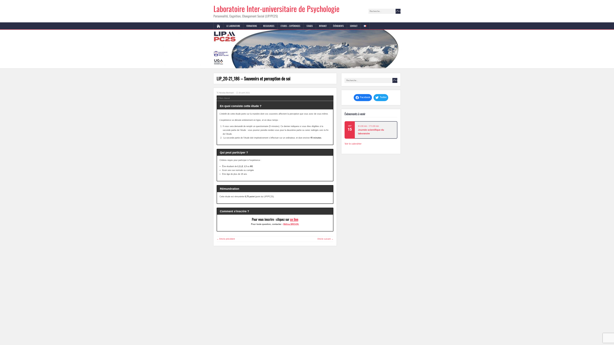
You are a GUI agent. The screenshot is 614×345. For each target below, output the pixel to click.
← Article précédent (226, 239)
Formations (251, 25)
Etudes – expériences (290, 25)
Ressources (268, 25)
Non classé (224, 98)
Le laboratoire (233, 25)
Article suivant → (325, 239)
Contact (354, 25)
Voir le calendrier (353, 143)
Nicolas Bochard (226, 93)
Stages (310, 25)
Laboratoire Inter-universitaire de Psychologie (276, 8)
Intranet (323, 25)
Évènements (338, 25)
